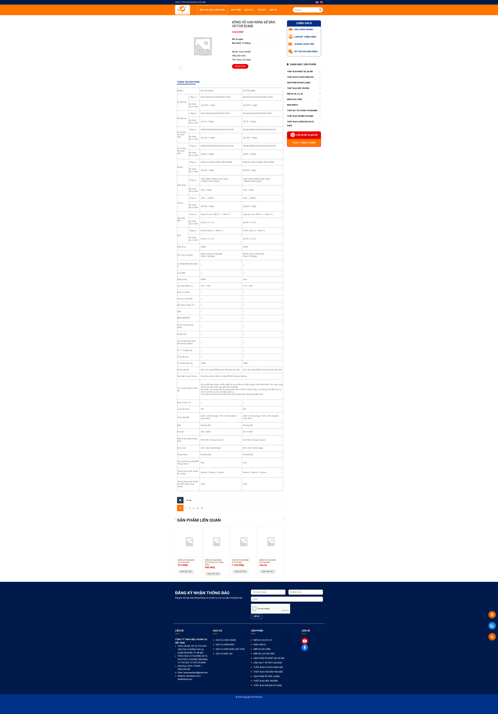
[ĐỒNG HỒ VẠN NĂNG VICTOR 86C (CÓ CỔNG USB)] (216, 541)
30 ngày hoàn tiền (304, 44)
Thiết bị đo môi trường (298, 88)
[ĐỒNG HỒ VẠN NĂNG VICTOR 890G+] (189, 541)
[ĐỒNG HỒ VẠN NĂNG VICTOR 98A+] (271, 541)
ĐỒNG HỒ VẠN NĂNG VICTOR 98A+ (267, 561)
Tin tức (262, 10)
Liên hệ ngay (240, 66)
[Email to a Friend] (194, 509)
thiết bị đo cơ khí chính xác (300, 77)
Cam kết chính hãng (305, 37)
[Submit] (320, 9)
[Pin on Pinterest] (198, 509)
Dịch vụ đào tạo (224, 653)
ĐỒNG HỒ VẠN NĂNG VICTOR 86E (240, 561)
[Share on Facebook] (185, 509)
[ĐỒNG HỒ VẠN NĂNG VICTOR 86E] (243, 541)
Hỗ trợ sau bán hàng (305, 51)
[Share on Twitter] (190, 509)
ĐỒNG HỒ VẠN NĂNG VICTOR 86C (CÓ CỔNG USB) (214, 562)
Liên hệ (272, 10)
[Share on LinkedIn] (202, 509)
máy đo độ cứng (262, 649)
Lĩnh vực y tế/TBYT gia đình (268, 663)
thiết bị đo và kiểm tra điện (300, 116)
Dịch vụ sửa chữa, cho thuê (230, 649)
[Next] (284, 524)
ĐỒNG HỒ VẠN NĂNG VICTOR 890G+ (186, 561)
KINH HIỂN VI (292, 105)
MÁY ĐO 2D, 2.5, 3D (295, 94)
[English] (317, 2)
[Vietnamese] (321, 2)
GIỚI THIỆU (236, 10)
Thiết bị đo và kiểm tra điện (268, 672)
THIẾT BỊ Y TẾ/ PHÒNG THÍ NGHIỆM (302, 110)
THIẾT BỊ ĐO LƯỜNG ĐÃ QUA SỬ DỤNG (300, 124)
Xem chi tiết (186, 571)
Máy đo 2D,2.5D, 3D (263, 640)
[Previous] (175, 524)
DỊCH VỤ (248, 10)
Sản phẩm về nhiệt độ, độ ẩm (269, 658)
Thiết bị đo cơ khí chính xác (268, 667)
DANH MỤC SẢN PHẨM (214, 10)
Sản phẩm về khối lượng (298, 83)
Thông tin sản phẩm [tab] (188, 82)
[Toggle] (320, 71)
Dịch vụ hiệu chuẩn (226, 640)
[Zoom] (180, 68)
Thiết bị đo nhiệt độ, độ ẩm (300, 71)
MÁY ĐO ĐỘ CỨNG (294, 99)
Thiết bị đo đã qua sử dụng (268, 685)
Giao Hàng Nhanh (303, 29)
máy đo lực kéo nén (264, 653)
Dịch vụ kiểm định (225, 644)
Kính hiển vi (260, 644)
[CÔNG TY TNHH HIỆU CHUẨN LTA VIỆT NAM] (184, 10)
